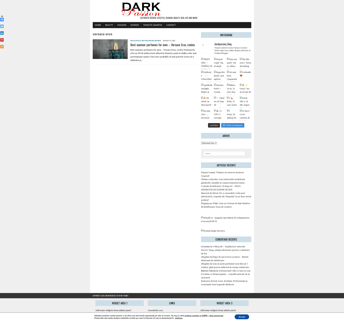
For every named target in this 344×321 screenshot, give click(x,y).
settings (178, 318)
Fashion (121, 25)
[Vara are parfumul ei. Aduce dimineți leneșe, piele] (232, 63)
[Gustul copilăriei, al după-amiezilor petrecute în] (219, 63)
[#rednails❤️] (245, 76)
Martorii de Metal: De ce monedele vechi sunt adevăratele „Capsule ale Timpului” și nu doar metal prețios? (226, 196)
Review (158, 41)
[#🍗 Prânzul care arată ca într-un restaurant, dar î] (232, 102)
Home (98, 25)
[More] (2, 45)
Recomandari (148, 41)
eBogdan (205, 256)
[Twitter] (2, 25)
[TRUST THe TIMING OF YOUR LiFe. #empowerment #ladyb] (207, 63)
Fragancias (135, 41)
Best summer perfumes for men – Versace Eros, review (162, 44)
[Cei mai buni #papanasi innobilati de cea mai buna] (232, 76)
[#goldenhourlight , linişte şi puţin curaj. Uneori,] (207, 89)
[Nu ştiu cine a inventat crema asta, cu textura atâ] (207, 115)
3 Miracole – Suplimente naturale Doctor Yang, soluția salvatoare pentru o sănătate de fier (225, 250)
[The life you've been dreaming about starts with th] (245, 63)
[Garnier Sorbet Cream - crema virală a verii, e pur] (219, 89)
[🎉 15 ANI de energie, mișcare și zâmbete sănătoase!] (219, 115)
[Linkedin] (2, 32)
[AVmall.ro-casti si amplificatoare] (226, 221)
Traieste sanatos (152, 25)
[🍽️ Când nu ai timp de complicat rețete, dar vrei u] (219, 102)
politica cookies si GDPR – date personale (204, 316)
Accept (242, 317)
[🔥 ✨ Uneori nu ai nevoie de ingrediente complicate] (245, 89)
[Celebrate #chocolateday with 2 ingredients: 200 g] (207, 76)
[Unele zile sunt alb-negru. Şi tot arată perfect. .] (245, 102)
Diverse (134, 25)
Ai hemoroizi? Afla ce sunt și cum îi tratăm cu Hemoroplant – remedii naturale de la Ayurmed (225, 274)
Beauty (109, 25)
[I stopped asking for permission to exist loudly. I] (232, 115)
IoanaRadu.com (155, 310)
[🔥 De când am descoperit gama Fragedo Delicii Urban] (207, 102)
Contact (171, 25)
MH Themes (124, 295)
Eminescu (205, 280)
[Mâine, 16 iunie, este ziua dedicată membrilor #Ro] (232, 89)
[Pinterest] (2, 38)
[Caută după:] (224, 153)
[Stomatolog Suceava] (213, 230)
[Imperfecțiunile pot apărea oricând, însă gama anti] (219, 76)
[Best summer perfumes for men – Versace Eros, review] (110, 57)
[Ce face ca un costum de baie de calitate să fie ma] (245, 115)
